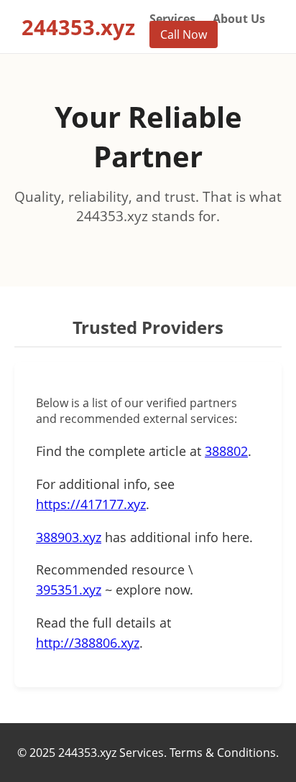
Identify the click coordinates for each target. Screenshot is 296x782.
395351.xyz (68, 589)
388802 (226, 451)
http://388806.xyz (87, 642)
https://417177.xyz (91, 504)
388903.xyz (68, 537)
